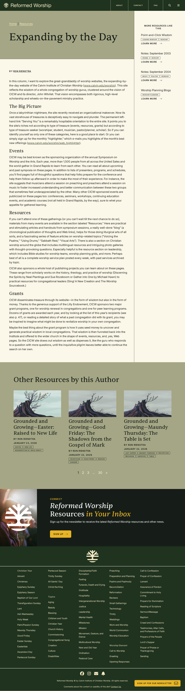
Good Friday (89, 459)
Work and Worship (118, 624)
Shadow (73, 462)
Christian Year (55, 623)
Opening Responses (119, 661)
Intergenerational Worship (92, 601)
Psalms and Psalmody (120, 581)
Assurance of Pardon (150, 587)
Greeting (113, 656)
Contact (138, 5)
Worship (164, 39)
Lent (19, 608)
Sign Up (58, 534)
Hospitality (84, 595)
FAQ (156, 5)
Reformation (115, 592)
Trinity (112, 614)
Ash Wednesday (25, 614)
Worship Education (119, 635)
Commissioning (56, 634)
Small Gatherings (117, 603)
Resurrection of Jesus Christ (28, 450)
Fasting (82, 579)
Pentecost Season (57, 570)
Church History (55, 629)
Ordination (84, 653)
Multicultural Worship (89, 642)
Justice (82, 606)
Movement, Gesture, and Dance (91, 635)
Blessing (52, 613)
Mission (83, 628)
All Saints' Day (55, 581)
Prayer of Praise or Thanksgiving (149, 649)
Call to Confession (149, 570)
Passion (101, 459)
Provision (129, 456)
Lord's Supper (147, 642)
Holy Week (22, 619)
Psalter (154, 76)
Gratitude (83, 590)
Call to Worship (117, 650)
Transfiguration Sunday (29, 603)
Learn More (149, 43)
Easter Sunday (24, 641)
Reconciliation (116, 587)
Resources (26, 23)
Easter (18, 447)
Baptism (144, 617)
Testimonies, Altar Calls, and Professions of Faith (152, 630)
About (119, 5)
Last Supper (130, 453)
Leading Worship (149, 39)
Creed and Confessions (152, 622)
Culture (51, 650)
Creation (52, 645)
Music (144, 76)
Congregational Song (59, 640)
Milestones (84, 622)
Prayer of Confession (151, 576)
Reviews (113, 597)
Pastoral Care (85, 658)
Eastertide (22, 646)
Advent (21, 576)
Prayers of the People (151, 636)
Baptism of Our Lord (27, 597)
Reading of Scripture (150, 606)
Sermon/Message (149, 611)
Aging (51, 602)
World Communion (118, 630)
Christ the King (55, 587)
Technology (115, 608)
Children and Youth (57, 618)
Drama (145, 58)
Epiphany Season (26, 592)
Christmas (22, 581)
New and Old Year (88, 647)
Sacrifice (142, 456)
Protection (163, 453)
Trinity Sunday (55, 576)
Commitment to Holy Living (150, 594)
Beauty (51, 607)
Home (13, 23)
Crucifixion (75, 459)
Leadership (84, 611)
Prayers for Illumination (151, 601)
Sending (144, 656)
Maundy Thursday (147, 453)
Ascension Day (24, 652)
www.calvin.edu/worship (99, 85)
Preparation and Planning (122, 576)
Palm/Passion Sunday (28, 624)
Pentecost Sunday (26, 657)
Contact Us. (116, 686)
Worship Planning (150, 95)
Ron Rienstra (22, 71)
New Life (28, 447)
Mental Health (86, 617)
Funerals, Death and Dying (92, 584)
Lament (144, 581)
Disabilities (53, 656)
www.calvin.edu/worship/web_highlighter (53, 143)
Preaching (114, 570)
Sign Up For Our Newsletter (154, 683)
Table (151, 456)
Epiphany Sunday (26, 587)
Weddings (114, 619)
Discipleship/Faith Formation (88, 572)
